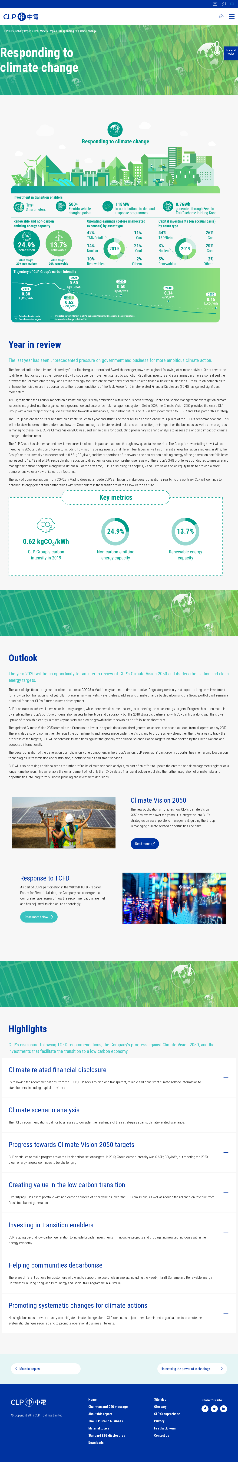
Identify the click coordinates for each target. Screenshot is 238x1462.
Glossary (160, 1407)
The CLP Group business (105, 1421)
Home (92, 1399)
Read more (142, 844)
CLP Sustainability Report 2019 (20, 31)
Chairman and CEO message (108, 1407)
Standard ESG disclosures (106, 1435)
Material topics (48, 31)
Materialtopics (231, 52)
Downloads (96, 1443)
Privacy (159, 1421)
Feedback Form (165, 1428)
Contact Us (161, 1435)
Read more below (36, 917)
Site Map (160, 1399)
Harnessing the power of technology (185, 1369)
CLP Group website (167, 1414)
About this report (100, 1414)
